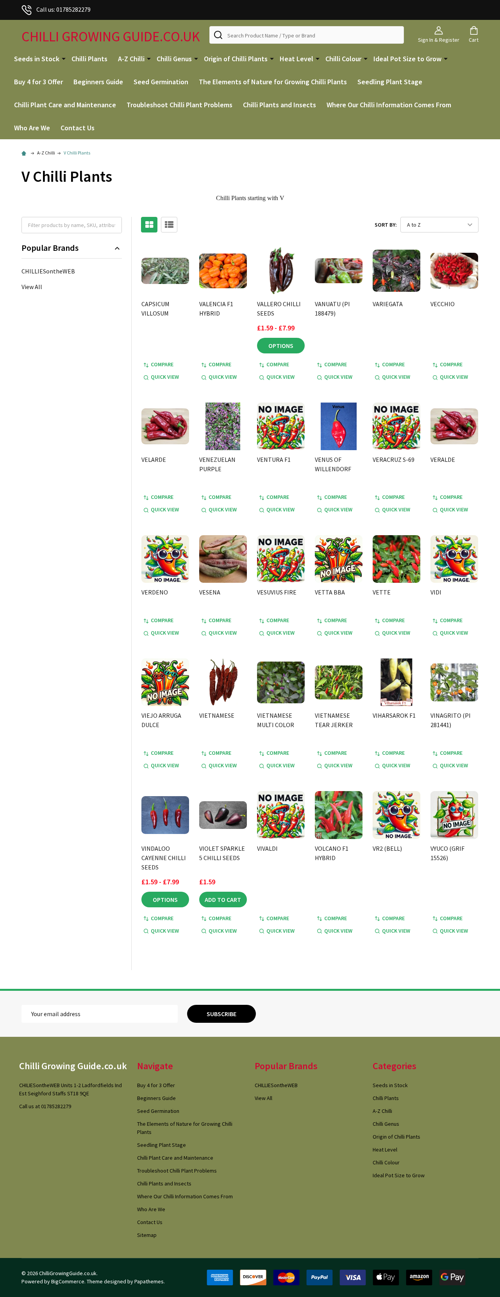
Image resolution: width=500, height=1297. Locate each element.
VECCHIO (442, 304)
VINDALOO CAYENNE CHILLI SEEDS (163, 858)
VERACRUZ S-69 (393, 459)
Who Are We (32, 127)
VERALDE (442, 459)
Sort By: (386, 224)
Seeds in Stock (36, 58)
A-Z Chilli (131, 58)
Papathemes (149, 1281)
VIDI (435, 592)
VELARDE (153, 459)
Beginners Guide (98, 81)
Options (280, 346)
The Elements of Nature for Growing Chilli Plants (273, 81)
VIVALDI (267, 848)
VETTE (382, 592)
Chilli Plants (89, 58)
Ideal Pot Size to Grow (407, 58)
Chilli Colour (343, 58)
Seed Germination (161, 81)
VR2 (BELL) (387, 848)
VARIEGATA (388, 304)
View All (31, 287)
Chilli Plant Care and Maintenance (65, 104)
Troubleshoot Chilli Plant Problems (179, 104)
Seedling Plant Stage (389, 81)
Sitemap (147, 1234)
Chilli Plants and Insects (279, 104)
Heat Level (296, 58)
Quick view (165, 376)
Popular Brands (50, 248)
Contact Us (78, 127)
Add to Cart (223, 899)
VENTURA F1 (274, 459)
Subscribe (221, 1014)
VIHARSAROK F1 (394, 715)
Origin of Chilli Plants (236, 58)
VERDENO (154, 592)
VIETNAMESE (216, 715)
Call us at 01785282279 (45, 1106)
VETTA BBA (330, 592)
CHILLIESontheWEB (48, 271)
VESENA (209, 592)
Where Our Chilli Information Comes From (389, 104)
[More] (64, 58)
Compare (162, 364)
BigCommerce (67, 1281)
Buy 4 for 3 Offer (38, 81)
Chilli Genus (174, 58)
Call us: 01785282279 (63, 9)
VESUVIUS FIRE (276, 592)
